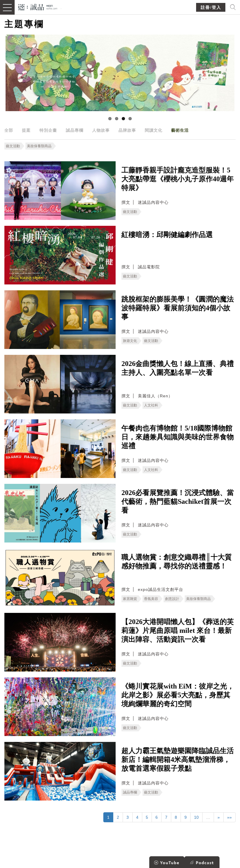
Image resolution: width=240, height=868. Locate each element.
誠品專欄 (74, 130)
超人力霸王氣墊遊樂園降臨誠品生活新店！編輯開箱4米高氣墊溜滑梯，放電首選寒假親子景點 (177, 759)
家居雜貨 (130, 599)
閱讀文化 (153, 130)
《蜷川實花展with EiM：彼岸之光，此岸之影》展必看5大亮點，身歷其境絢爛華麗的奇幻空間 (177, 695)
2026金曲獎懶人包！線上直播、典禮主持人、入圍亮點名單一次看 (177, 368)
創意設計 (172, 599)
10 (196, 817)
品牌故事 (127, 130)
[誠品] (37, 6)
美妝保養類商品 (39, 146)
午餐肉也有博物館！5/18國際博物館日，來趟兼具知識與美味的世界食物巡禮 (177, 437)
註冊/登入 (211, 7)
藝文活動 (13, 146)
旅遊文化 (130, 341)
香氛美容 (151, 599)
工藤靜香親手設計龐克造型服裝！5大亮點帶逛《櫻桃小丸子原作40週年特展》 (177, 178)
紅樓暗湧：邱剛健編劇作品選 (167, 234)
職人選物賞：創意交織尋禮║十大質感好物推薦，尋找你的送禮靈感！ (176, 561)
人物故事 (101, 130)
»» (229, 817)
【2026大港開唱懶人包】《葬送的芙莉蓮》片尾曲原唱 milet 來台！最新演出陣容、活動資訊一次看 (177, 630)
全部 (8, 130)
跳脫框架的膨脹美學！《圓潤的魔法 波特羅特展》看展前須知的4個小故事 (177, 308)
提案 (26, 130)
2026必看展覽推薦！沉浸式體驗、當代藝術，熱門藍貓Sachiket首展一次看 (177, 501)
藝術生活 (180, 130)
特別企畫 (48, 130)
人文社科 (151, 405)
